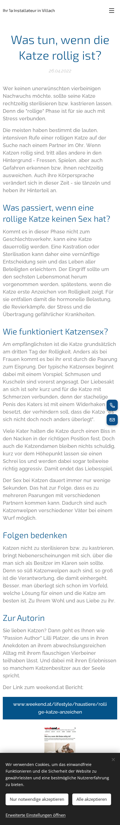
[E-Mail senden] (112, 419)
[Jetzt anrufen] (112, 405)
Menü (111, 10)
